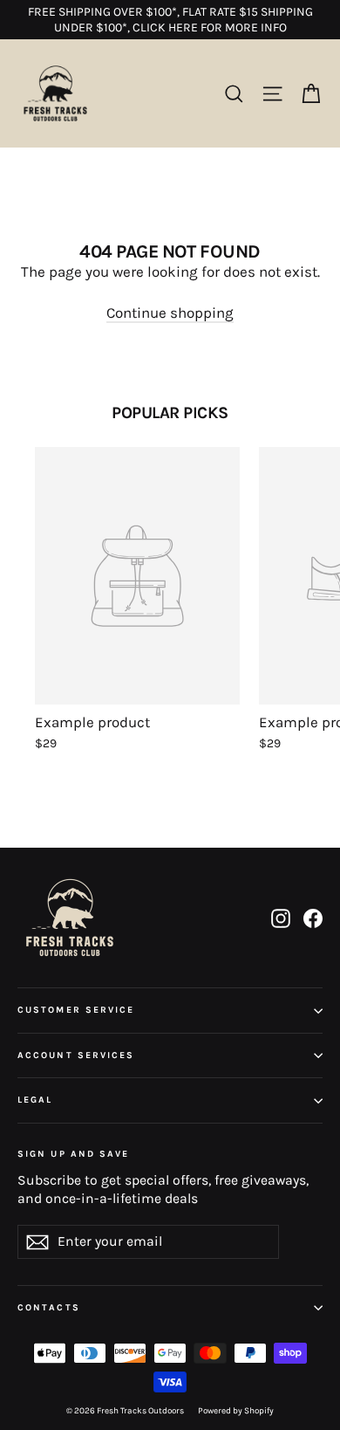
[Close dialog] (301, 542)
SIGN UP (281, 963)
